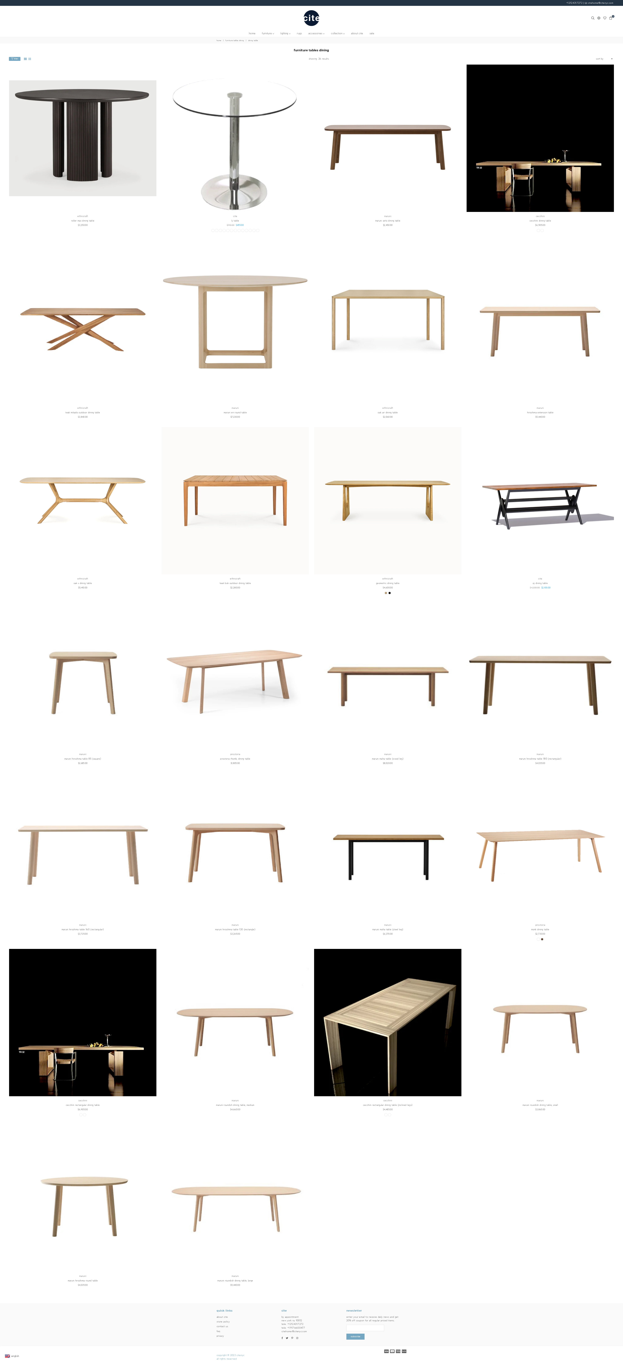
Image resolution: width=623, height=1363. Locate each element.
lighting (285, 33)
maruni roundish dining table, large (235, 1280)
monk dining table (540, 929)
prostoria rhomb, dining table (235, 759)
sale (372, 33)
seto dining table (387, 221)
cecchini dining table (540, 221)
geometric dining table (387, 583)
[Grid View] (25, 59)
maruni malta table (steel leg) (387, 929)
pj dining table (540, 583)
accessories (315, 33)
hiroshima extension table (540, 412)
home (252, 33)
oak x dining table (83, 583)
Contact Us (222, 1326)
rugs (299, 33)
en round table (235, 412)
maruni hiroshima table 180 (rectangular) (540, 759)
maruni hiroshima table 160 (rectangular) (83, 929)
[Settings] (599, 18)
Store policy (223, 1321)
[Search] (593, 18)
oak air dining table (388, 412)
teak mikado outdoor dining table (82, 412)
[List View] (29, 59)
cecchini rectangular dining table (83, 1105)
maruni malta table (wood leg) (387, 759)
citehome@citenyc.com (600, 3)
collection (337, 33)
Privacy (220, 1336)
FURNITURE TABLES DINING (234, 41)
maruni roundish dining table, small (540, 1105)
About (222, 1317)
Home (219, 41)
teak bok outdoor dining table (235, 583)
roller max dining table (82, 221)
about (357, 33)
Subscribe (355, 1336)
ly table (235, 221)
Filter (15, 59)
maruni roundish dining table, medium (235, 1105)
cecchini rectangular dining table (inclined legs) (388, 1105)
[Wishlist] (605, 18)
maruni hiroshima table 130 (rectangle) (235, 929)
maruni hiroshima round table (83, 1280)
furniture (267, 33)
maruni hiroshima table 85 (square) (82, 759)
